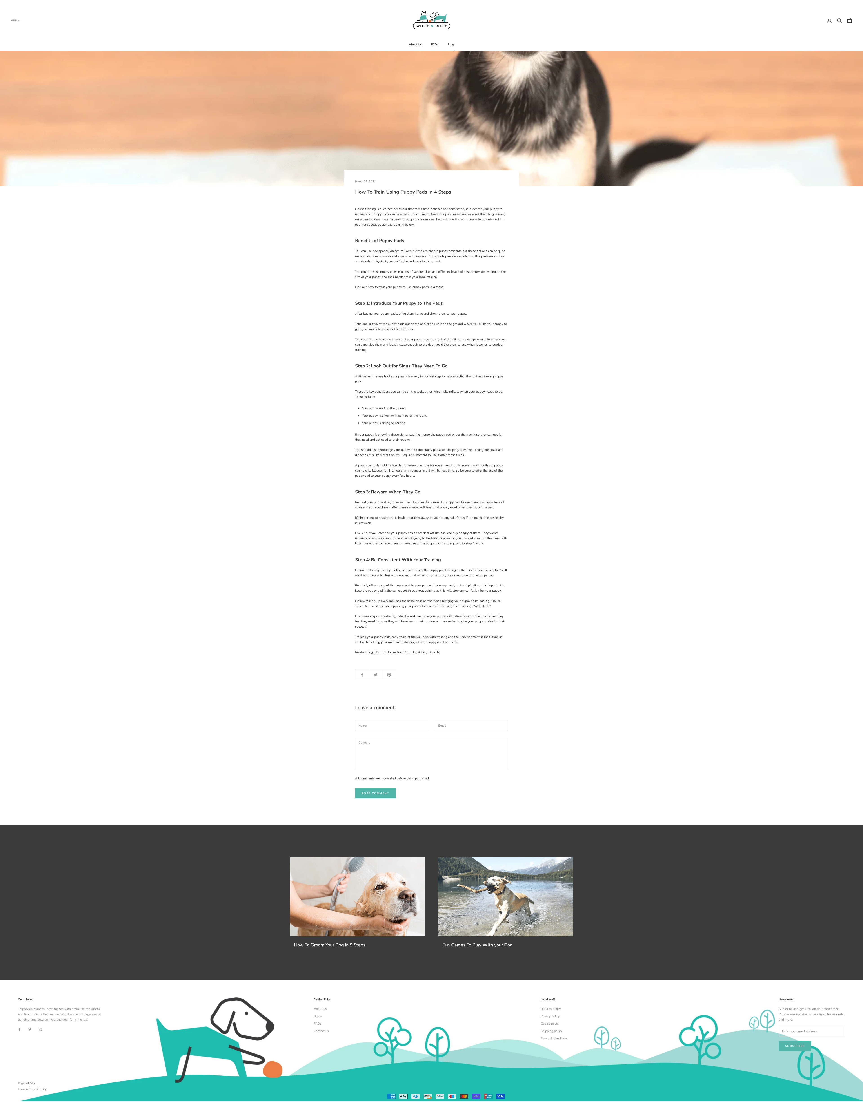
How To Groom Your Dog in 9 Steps (329, 945)
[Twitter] (29, 1029)
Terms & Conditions (554, 1038)
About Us (415, 44)
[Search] (839, 20)
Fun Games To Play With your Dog (477, 945)
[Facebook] (19, 1029)
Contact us (321, 1031)
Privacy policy (550, 1016)
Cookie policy (550, 1024)
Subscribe (795, 1046)
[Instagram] (40, 1029)
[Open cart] (849, 20)
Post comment (375, 793)
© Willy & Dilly (26, 1083)
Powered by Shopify (32, 1089)
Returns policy (551, 1009)
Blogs (318, 1016)
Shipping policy (551, 1031)
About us (320, 1009)
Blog (451, 44)
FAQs (434, 44)
